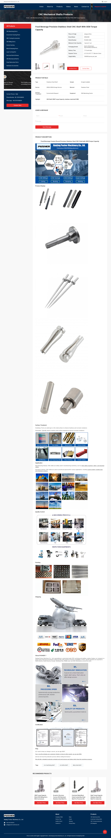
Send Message (47, 127)
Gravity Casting (10, 45)
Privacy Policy (72, 823)
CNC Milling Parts (11, 41)
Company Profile (59, 817)
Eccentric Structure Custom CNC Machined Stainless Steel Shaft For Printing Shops (60, 797)
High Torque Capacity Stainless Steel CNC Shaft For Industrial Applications (96, 797)
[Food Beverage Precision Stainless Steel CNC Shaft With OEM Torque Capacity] (50, 47)
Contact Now (17, 105)
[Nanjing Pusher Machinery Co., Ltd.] (9, 6)
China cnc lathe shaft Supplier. (33, 835)
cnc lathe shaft (64, 765)
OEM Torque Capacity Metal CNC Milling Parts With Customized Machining (40, 797)
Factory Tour (58, 819)
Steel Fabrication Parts (13, 62)
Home (27, 18)
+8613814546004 (17, 100)
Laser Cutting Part (11, 52)
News (70, 817)
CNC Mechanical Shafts (36, 18)
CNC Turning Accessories (13, 38)
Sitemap (71, 821)
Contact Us (58, 823)
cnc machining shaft (49, 765)
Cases (70, 819)
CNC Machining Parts (12, 31)
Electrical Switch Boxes (13, 55)
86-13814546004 (19, 97)
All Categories (94, 823)
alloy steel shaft (77, 765)
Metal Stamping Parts (12, 48)
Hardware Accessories (12, 65)
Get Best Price (73, 68)
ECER (83, 835)
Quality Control (59, 821)
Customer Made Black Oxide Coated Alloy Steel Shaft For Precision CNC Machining (78, 797)
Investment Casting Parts (13, 34)
